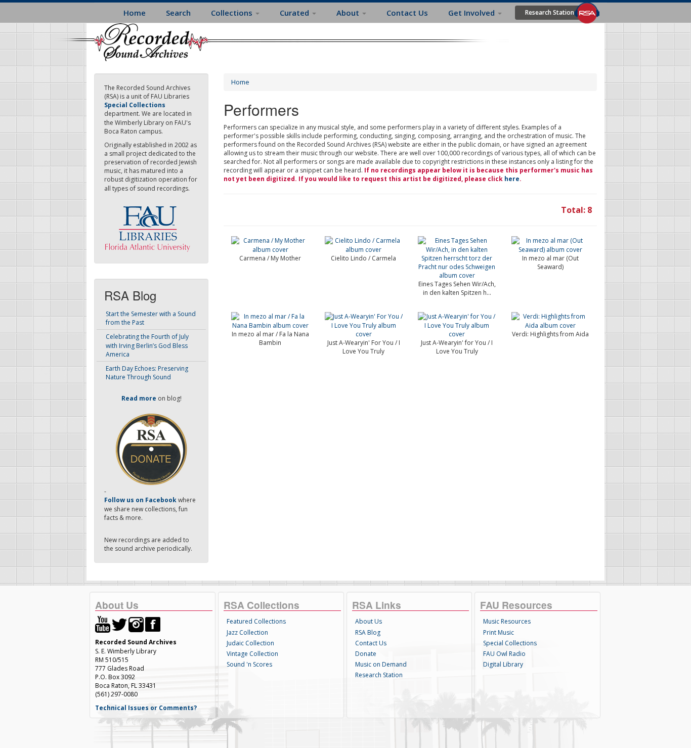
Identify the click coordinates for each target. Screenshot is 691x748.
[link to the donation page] (151, 449)
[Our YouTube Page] (102, 624)
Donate (365, 653)
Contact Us (407, 13)
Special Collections (510, 643)
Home (134, 13)
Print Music (498, 632)
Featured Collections (256, 621)
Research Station (549, 12)
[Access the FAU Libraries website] (149, 225)
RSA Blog (367, 632)
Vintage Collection (252, 653)
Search (178, 13)
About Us (368, 621)
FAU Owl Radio (504, 653)
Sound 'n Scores (249, 664)
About (348, 13)
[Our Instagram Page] (136, 624)
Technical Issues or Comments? (146, 707)
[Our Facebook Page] (152, 624)
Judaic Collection (250, 643)
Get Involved (472, 13)
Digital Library (503, 664)
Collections (232, 13)
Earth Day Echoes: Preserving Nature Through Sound (147, 372)
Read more (138, 398)
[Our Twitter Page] (119, 624)
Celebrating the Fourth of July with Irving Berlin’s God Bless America (147, 345)
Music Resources (507, 621)
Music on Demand (381, 664)
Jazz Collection (247, 632)
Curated (295, 13)
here (512, 178)
